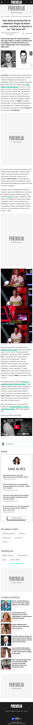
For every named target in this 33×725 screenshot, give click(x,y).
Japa (4, 560)
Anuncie (26, 711)
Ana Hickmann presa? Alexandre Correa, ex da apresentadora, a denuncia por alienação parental (22, 615)
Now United (22, 555)
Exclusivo (18, 538)
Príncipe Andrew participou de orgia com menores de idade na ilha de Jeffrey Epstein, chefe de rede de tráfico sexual (22, 639)
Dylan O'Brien (8, 555)
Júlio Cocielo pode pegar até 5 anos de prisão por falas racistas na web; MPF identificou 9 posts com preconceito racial (21, 663)
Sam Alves (7, 16)
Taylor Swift (15, 560)
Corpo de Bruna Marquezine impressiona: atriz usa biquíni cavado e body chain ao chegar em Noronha (22, 650)
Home (2, 16)
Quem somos (20, 711)
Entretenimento (8, 534)
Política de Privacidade (10, 711)
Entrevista (6, 538)
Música (22, 534)
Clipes (4, 542)
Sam (9, 197)
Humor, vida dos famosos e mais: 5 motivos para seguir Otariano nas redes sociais (21, 603)
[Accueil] (16, 2)
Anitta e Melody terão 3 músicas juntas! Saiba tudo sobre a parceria (20, 626)
